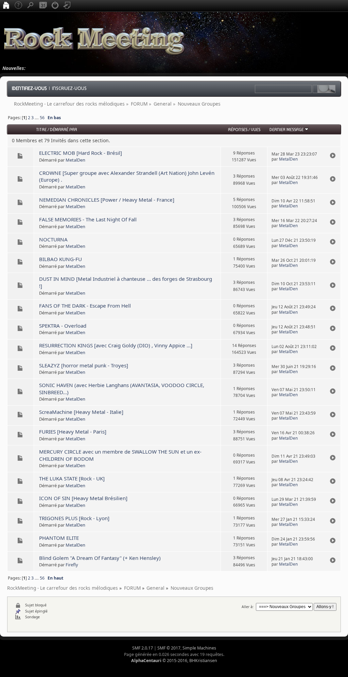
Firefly (72, 565)
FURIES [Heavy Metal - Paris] (72, 431)
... (37, 118)
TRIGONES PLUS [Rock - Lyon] (74, 518)
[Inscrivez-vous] (67, 6)
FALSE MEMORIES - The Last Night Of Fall (88, 219)
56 (42, 118)
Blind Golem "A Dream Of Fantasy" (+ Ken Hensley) (100, 557)
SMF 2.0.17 (142, 648)
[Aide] (18, 6)
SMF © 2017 (168, 648)
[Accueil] (6, 6)
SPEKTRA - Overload (62, 325)
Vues (255, 129)
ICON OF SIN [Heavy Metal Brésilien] (83, 498)
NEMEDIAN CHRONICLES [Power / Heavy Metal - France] (106, 199)
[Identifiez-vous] (55, 6)
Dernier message (286, 129)
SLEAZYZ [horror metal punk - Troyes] (83, 365)
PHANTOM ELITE (59, 537)
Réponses (237, 129)
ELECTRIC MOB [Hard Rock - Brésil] (80, 152)
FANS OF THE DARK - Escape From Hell (85, 305)
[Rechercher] (30, 6)
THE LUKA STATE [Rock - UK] (72, 478)
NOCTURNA (53, 239)
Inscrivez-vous (69, 88)
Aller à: (248, 606)
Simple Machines (199, 648)
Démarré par (63, 129)
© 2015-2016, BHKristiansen (174, 660)
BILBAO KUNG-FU (60, 259)
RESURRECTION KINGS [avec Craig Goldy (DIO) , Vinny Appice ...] (115, 345)
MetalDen (75, 160)
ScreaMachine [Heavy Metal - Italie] (81, 411)
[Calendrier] (43, 6)
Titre (41, 129)
